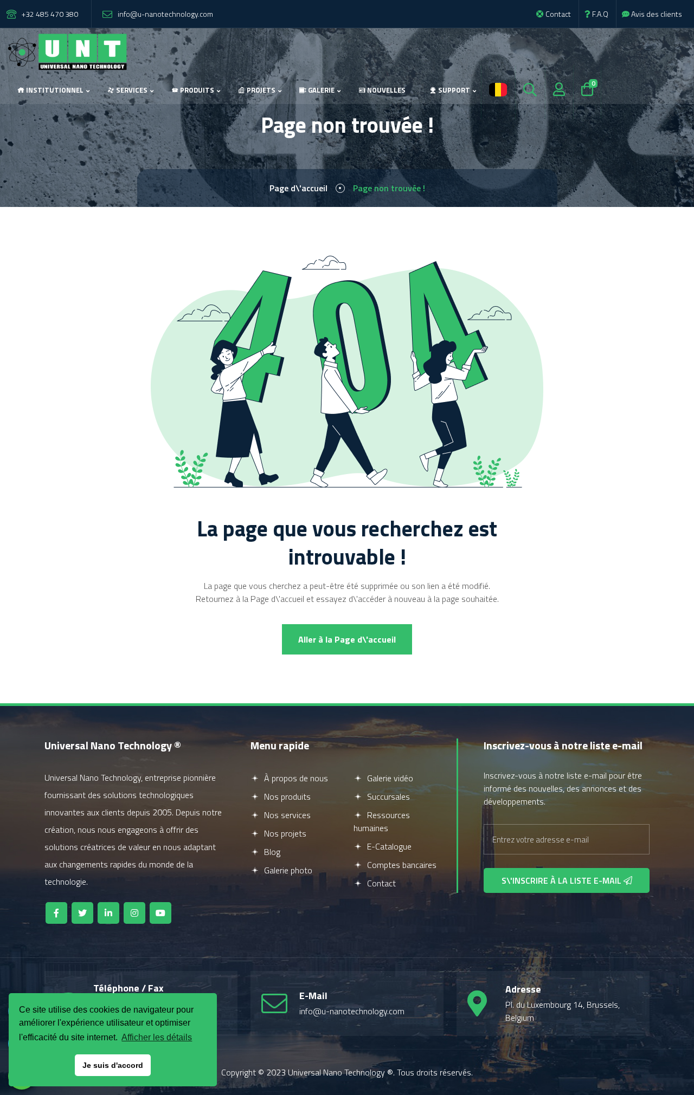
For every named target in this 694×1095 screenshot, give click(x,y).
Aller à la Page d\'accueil (347, 639)
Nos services (286, 814)
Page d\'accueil (298, 188)
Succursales (387, 796)
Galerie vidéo (389, 778)
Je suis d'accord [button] (112, 1065)
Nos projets (284, 833)
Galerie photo (287, 870)
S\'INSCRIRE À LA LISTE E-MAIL (563, 880)
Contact (557, 14)
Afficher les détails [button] (156, 1037)
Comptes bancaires (400, 864)
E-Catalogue (388, 846)
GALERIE (320, 90)
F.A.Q (599, 14)
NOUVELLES (385, 90)
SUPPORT (453, 90)
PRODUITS (196, 90)
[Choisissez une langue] (498, 90)
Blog (271, 851)
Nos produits (286, 796)
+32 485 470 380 (50, 14)
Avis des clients (655, 14)
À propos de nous (295, 778)
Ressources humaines (382, 821)
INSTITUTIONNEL (53, 90)
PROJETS (260, 90)
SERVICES (130, 90)
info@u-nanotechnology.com (165, 14)
